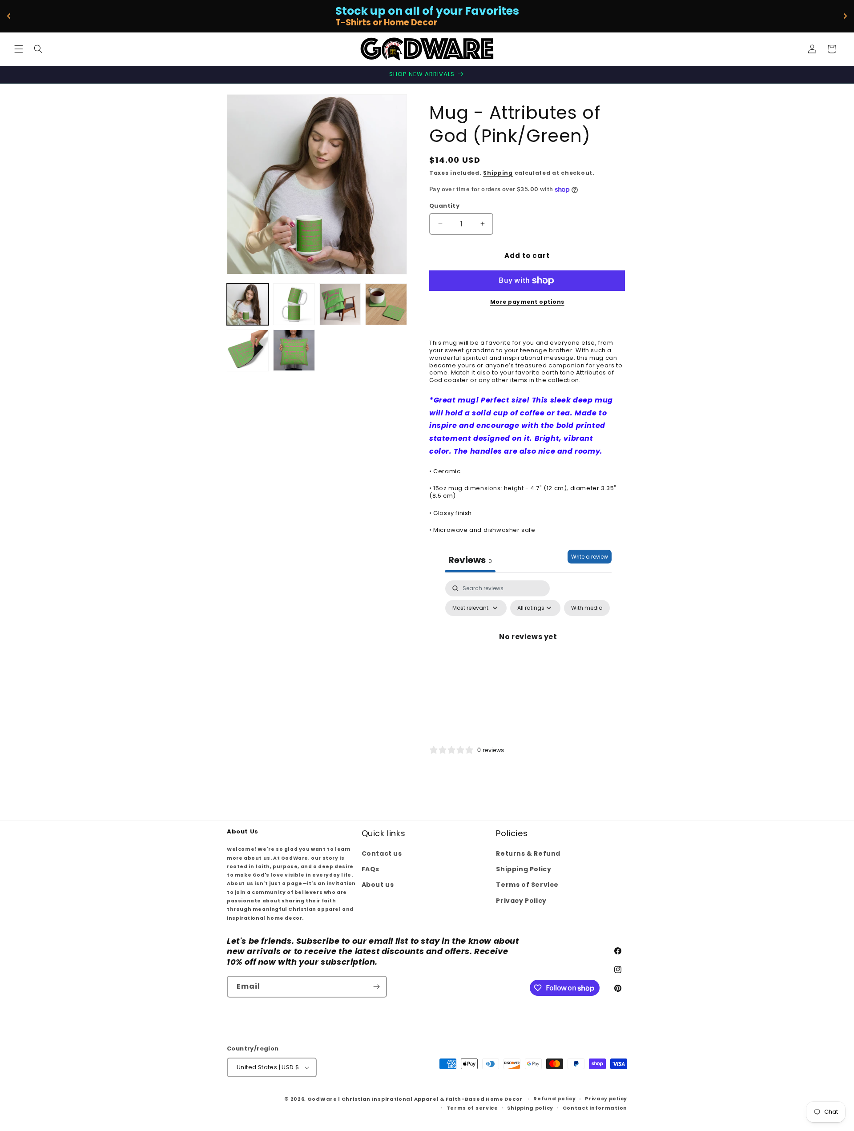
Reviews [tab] (470, 560)
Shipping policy (530, 1107)
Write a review (589, 556)
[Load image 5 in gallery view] (248, 350)
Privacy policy (606, 1098)
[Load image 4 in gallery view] (386, 304)
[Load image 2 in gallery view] (294, 304)
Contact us (382, 853)
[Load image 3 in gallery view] (340, 304)
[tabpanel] (528, 657)
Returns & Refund (528, 853)
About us (378, 884)
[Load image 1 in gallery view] (248, 304)
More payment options (527, 302)
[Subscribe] (376, 987)
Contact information (595, 1107)
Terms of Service (527, 884)
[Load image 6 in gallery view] (294, 350)
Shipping (498, 173)
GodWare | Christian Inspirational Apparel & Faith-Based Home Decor (415, 1099)
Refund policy (554, 1098)
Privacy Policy (521, 900)
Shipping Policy (523, 869)
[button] (18, 49)
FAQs (370, 869)
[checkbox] (587, 608)
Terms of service (472, 1107)
